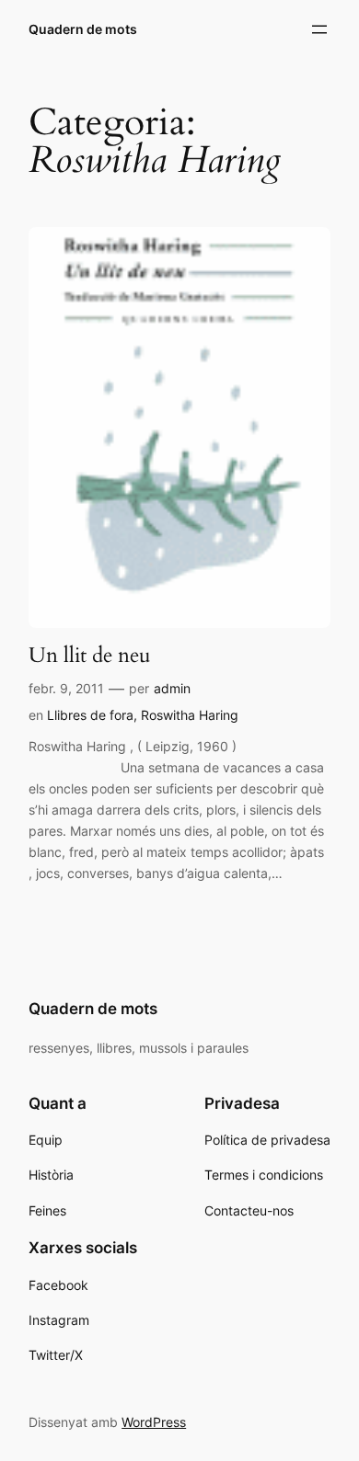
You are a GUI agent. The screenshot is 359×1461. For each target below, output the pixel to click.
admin (172, 688)
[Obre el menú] (319, 29)
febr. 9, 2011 (66, 688)
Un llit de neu (90, 655)
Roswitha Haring (189, 715)
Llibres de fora (90, 715)
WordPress (154, 1422)
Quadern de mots (83, 29)
